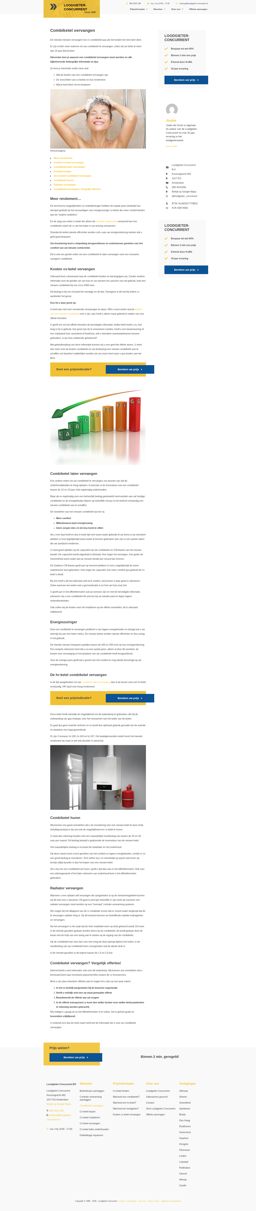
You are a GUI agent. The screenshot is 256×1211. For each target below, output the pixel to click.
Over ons (175, 9)
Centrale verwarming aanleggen (91, 1098)
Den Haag (184, 1120)
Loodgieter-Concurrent (75, 7)
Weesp (183, 1179)
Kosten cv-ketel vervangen (69, 162)
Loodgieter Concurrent (158, 1091)
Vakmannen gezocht (157, 1097)
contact (122, 1201)
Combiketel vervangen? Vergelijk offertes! (77, 189)
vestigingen (132, 1201)
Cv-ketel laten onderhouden (94, 1129)
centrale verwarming (106, 221)
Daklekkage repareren (91, 1135)
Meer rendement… (64, 158)
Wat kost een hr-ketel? (124, 1102)
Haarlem (183, 1138)
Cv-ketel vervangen (90, 1123)
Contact (150, 1102)
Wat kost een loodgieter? (126, 1108)
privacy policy (154, 1201)
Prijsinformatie (137, 9)
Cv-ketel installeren (90, 1117)
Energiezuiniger (63, 171)
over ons (142, 1201)
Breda (182, 1114)
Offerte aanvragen (198, 9)
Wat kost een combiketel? (126, 1097)
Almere (183, 1097)
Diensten (158, 9)
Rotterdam (184, 1168)
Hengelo (183, 1144)
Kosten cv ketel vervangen (127, 1114)
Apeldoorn (184, 1108)
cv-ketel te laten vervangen (96, 682)
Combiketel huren (64, 180)
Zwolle (182, 1185)
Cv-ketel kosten (121, 1091)
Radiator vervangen (65, 184)
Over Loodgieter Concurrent (160, 1108)
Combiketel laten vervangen (69, 167)
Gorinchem (185, 1132)
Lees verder (171, 146)
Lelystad (183, 1162)
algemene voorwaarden (171, 1201)
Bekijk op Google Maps (59, 1104)
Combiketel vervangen (91, 1105)
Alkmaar (183, 1091)
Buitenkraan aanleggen (92, 1091)
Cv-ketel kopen (88, 1111)
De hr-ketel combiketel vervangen (72, 176)
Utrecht (183, 1173)
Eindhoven (185, 1126)
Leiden (183, 1156)
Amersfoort (185, 1102)
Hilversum (184, 1150)
